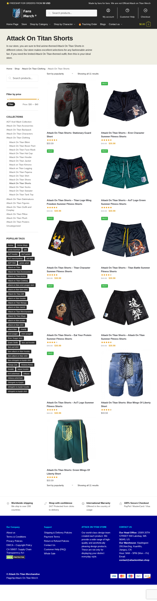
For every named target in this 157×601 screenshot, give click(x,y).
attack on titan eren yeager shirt (21, 285)
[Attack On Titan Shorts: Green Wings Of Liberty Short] (71, 441)
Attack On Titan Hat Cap (21, 153)
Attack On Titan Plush (16, 218)
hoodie (11, 369)
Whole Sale (49, 553)
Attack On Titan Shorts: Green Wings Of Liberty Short (68, 472)
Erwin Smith (13, 343)
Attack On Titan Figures (17, 203)
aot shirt (30, 259)
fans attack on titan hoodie (19, 351)
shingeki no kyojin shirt (17, 391)
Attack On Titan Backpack (18, 129)
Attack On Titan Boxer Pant (22, 146)
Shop (17, 68)
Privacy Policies (14, 541)
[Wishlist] (92, 85)
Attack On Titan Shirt (19, 176)
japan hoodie (23, 369)
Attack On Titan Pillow (16, 214)
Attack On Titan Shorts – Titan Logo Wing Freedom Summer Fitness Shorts (69, 202)
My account (108, 17)
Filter (10, 104)
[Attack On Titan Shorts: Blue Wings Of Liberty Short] (126, 374)
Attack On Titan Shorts (20, 183)
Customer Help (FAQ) (55, 549)
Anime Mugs (22, 245)
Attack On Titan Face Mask (22, 149)
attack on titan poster (16, 320)
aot (25, 250)
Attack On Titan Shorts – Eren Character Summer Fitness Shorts (122, 135)
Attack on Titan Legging (20, 168)
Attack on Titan (14, 267)
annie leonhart (14, 250)
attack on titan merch (16, 307)
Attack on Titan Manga (17, 303)
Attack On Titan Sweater (21, 191)
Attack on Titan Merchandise (20, 312)
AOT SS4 (12, 263)
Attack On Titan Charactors (19, 133)
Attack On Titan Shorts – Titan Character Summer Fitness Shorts (68, 269)
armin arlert (24, 263)
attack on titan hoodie (17, 298)
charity (23, 329)
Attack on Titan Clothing (18, 281)
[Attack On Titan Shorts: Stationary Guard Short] (71, 104)
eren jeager (13, 334)
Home (9, 68)
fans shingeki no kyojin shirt (19, 360)
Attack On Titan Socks (20, 187)
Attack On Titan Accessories (19, 272)
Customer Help (127, 17)
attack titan (12, 329)
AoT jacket (25, 254)
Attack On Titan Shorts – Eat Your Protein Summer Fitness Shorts (69, 337)
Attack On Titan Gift (16, 294)
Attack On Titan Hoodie (20, 157)
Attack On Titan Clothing (33, 68)
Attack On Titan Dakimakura (20, 199)
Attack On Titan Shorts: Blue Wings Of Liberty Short (126, 404)
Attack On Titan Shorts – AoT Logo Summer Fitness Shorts (70, 404)
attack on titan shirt (15, 325)
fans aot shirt (13, 347)
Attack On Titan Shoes (20, 179)
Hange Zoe (12, 365)
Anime (10, 245)
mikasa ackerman (15, 378)
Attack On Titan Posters (17, 222)
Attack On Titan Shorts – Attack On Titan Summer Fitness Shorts (123, 337)
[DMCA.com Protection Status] (22, 557)
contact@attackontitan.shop (134, 560)
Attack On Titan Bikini (19, 142)
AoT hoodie (13, 254)
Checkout (145, 17)
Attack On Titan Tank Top (21, 194)
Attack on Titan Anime (17, 276)
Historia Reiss (27, 365)
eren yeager (26, 334)
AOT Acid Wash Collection (19, 122)
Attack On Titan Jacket (20, 161)
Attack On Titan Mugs (17, 316)
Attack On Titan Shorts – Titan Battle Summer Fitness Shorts (125, 269)
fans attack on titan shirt (17, 356)
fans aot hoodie (28, 343)
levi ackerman (14, 374)
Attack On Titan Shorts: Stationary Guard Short (69, 135)
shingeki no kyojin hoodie (18, 387)
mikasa (26, 374)
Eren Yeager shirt (15, 338)
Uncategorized (13, 226)
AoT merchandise (15, 259)
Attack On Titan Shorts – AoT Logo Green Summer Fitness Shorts (123, 202)
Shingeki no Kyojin (16, 382)
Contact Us (49, 545)
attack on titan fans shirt (17, 290)
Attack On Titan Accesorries (19, 126)
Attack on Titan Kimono (20, 164)
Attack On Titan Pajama (20, 172)
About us (10, 532)
